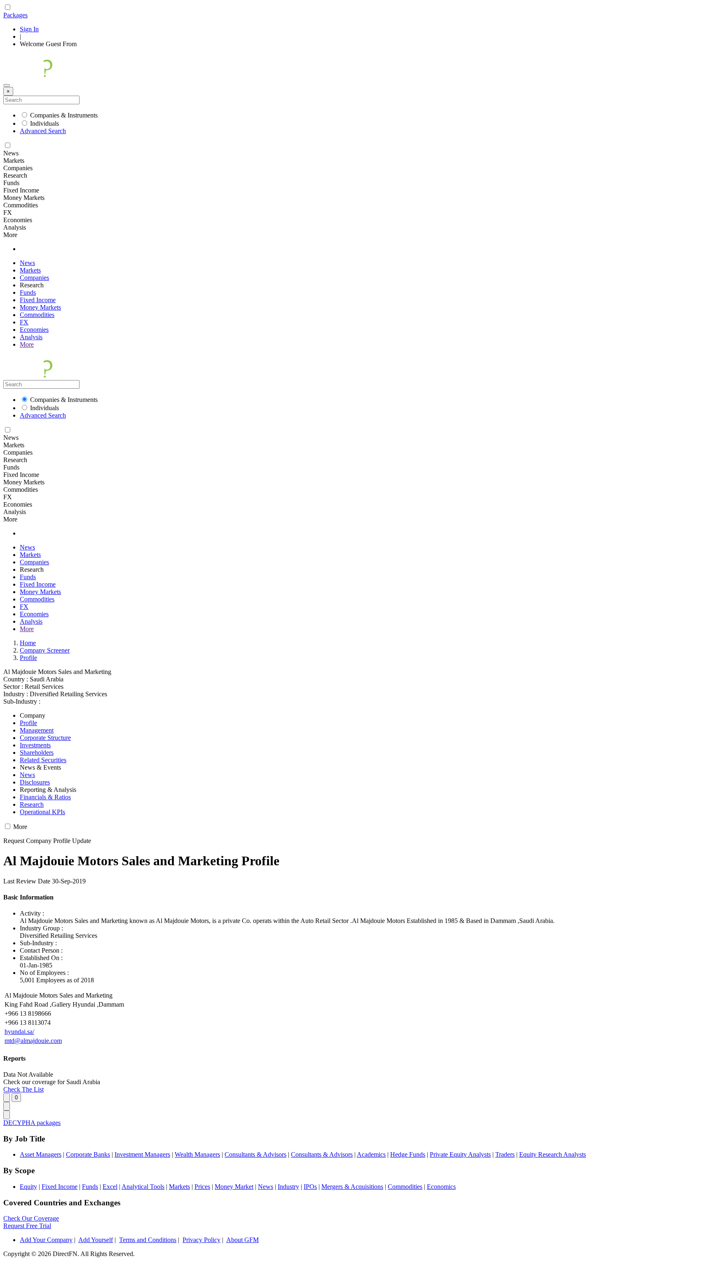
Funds (28, 292)
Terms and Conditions (147, 1239)
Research (32, 804)
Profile (28, 657)
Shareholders (37, 752)
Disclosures (35, 782)
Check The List (23, 1089)
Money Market (234, 1186)
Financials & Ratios (45, 797)
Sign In (29, 29)
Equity (28, 1186)
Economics (441, 1186)
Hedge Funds (407, 1154)
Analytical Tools (143, 1186)
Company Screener (45, 650)
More (27, 344)
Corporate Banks (88, 1154)
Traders (505, 1154)
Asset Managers (40, 1154)
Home (28, 642)
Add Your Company (46, 1239)
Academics (371, 1154)
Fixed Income (38, 299)
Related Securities (43, 759)
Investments (35, 745)
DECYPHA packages (32, 1122)
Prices (202, 1186)
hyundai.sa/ (19, 1031)
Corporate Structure (45, 737)
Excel (110, 1186)
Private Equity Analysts (460, 1154)
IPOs (310, 1186)
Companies (34, 277)
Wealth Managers (197, 1154)
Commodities (37, 314)
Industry (288, 1186)
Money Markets (40, 307)
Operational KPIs (42, 811)
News (27, 262)
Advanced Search (43, 130)
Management (37, 730)
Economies (34, 329)
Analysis (31, 336)
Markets (30, 270)
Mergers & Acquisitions (352, 1186)
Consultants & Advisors (255, 1154)
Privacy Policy (201, 1239)
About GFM (242, 1239)
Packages (15, 15)
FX (24, 322)
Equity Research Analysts (552, 1154)
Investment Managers (142, 1154)
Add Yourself (95, 1239)
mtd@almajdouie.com (33, 1040)
